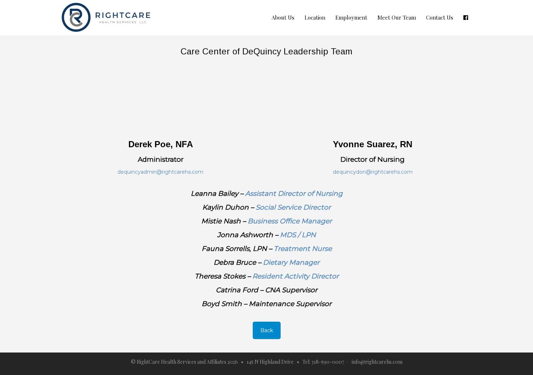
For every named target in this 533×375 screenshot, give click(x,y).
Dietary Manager (291, 262)
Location (315, 17)
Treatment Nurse (303, 248)
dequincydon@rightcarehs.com (373, 172)
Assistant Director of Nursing (294, 193)
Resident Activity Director (295, 276)
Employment (351, 17)
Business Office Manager (290, 221)
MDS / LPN (298, 235)
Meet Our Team (396, 17)
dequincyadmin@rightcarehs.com (160, 172)
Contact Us (439, 17)
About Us (283, 17)
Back (266, 330)
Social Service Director (293, 207)
